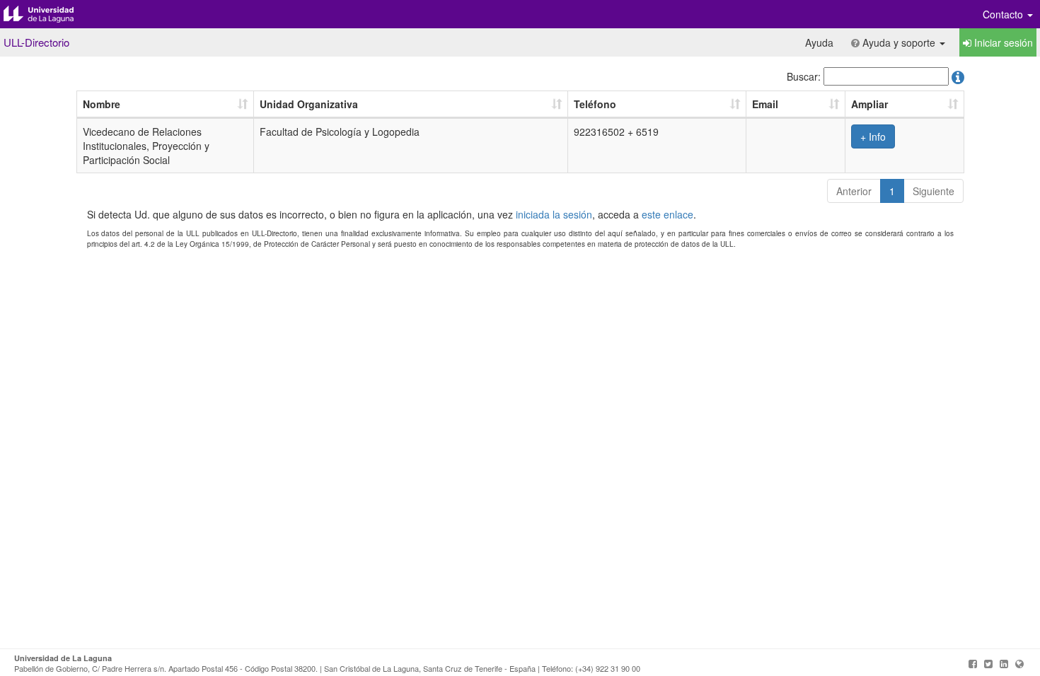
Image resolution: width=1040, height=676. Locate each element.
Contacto (1004, 14)
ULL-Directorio (36, 42)
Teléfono (595, 104)
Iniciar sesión (1002, 42)
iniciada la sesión (554, 214)
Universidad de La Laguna (50, 14)
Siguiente (933, 191)
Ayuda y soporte (899, 42)
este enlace (667, 214)
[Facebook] (973, 663)
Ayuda (819, 42)
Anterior (854, 191)
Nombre (101, 104)
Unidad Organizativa (309, 104)
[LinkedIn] (1004, 663)
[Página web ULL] (1019, 663)
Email (765, 104)
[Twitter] (988, 663)
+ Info (873, 136)
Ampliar (869, 104)
